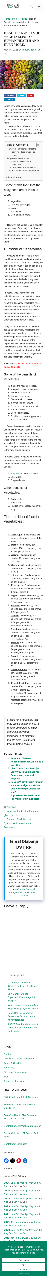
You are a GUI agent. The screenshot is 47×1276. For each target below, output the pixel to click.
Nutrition (11, 807)
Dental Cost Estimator (15, 1144)
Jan (13, 1182)
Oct (15, 1194)
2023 (7, 1206)
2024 (7, 1198)
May (31, 1182)
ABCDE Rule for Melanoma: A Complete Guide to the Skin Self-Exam (23, 1027)
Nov (20, 1194)
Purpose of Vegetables (18, 158)
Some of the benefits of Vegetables (21, 163)
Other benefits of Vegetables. (24, 167)
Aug (6, 1186)
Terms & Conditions (14, 1063)
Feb (17, 1182)
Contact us (9, 1054)
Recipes (23, 18)
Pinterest (31, 892)
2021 (6, 1222)
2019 (6, 1237)
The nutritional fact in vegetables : (23, 172)
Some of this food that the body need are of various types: (24, 152)
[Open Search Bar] (31, 7)
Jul (40, 1182)
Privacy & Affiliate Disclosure (19, 1058)
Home (7, 18)
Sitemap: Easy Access (15, 1072)
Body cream (16, 473)
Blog (14, 18)
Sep (11, 1194)
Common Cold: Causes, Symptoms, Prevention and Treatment (18, 823)
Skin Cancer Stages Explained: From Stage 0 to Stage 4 (22, 997)
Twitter (21, 889)
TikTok (23, 892)
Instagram (14, 892)
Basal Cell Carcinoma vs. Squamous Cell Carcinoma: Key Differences (22, 1016)
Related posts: (14, 177)
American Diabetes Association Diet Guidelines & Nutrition (27, 761)
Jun (36, 1182)
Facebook (30, 889)
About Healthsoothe (14, 1081)
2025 (7, 1190)
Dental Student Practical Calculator (22, 1126)
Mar (22, 1182)
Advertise (9, 1067)
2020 (7, 1230)
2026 (7, 1182)
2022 (7, 1214)
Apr (26, 1182)
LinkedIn (24, 895)
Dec (25, 1194)
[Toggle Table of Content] (37, 145)
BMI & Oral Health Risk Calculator (21, 1097)
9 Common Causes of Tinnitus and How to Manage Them (23, 986)
